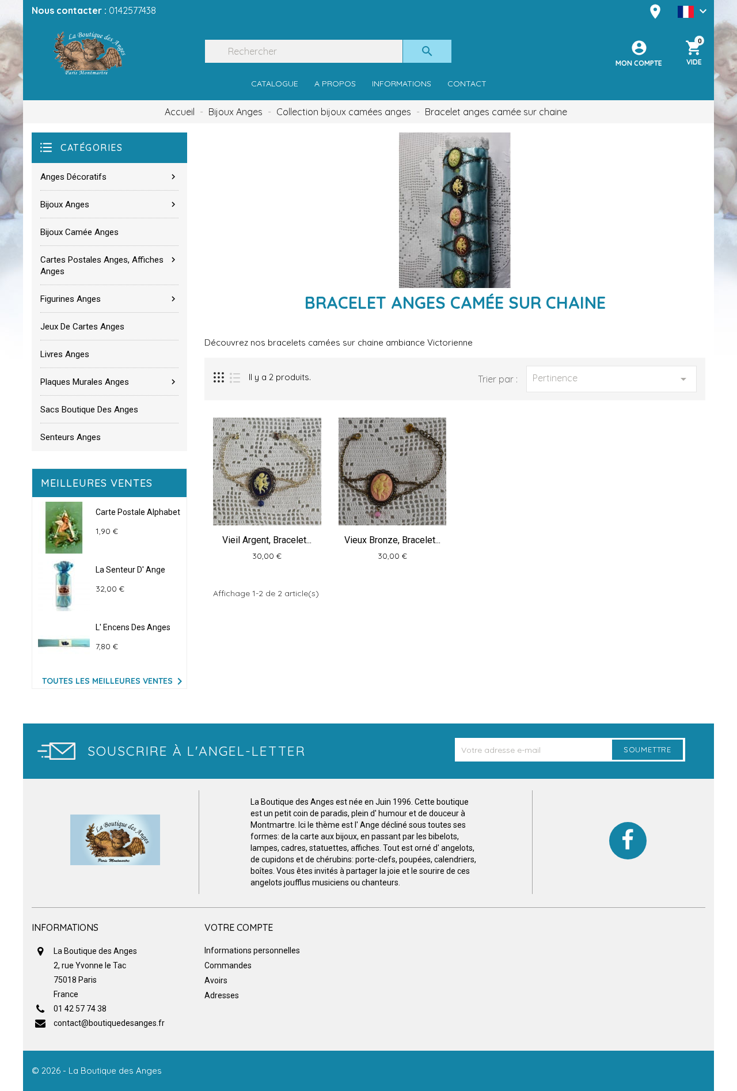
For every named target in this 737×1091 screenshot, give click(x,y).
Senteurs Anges (70, 437)
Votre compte (238, 927)
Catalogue (274, 83)
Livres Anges (64, 354)
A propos (335, 83)
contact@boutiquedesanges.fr (109, 1023)
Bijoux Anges (109, 204)
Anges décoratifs (109, 177)
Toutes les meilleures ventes (114, 681)
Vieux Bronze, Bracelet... (392, 540)
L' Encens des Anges (133, 627)
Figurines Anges (109, 299)
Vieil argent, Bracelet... (266, 540)
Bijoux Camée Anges (79, 232)
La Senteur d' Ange (130, 569)
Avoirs (215, 980)
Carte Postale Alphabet (138, 512)
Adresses (221, 995)
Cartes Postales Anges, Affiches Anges (109, 265)
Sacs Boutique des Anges (89, 409)
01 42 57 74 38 (80, 1008)
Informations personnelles (252, 950)
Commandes (228, 965)
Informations (401, 83)
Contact (467, 83)
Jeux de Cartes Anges (82, 326)
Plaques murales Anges (109, 382)
